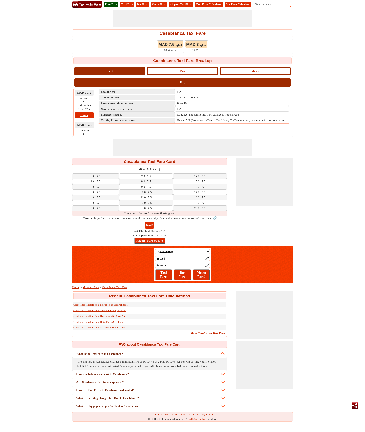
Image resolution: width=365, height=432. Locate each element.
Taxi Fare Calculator (209, 4)
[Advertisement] (182, 18)
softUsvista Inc (197, 419)
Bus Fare (142, 4)
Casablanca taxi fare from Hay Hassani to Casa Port (99, 316)
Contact (165, 414)
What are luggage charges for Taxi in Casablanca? (108, 406)
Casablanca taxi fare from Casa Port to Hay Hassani (99, 310)
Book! (149, 225)
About (155, 414)
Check (84, 115)
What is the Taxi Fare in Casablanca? (99, 353)
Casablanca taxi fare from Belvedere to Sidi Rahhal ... (100, 304)
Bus (182, 71)
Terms (190, 414)
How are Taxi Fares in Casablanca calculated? (105, 390)
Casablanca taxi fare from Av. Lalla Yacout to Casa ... (100, 327)
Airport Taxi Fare (181, 4)
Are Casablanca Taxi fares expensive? (100, 382)
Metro (255, 71)
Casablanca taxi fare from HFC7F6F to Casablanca (99, 321)
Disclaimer (178, 414)
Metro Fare (159, 4)
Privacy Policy (204, 414)
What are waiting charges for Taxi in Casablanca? (107, 398)
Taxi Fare (127, 4)
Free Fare (111, 4)
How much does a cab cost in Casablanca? (102, 374)
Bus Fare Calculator (238, 4)
